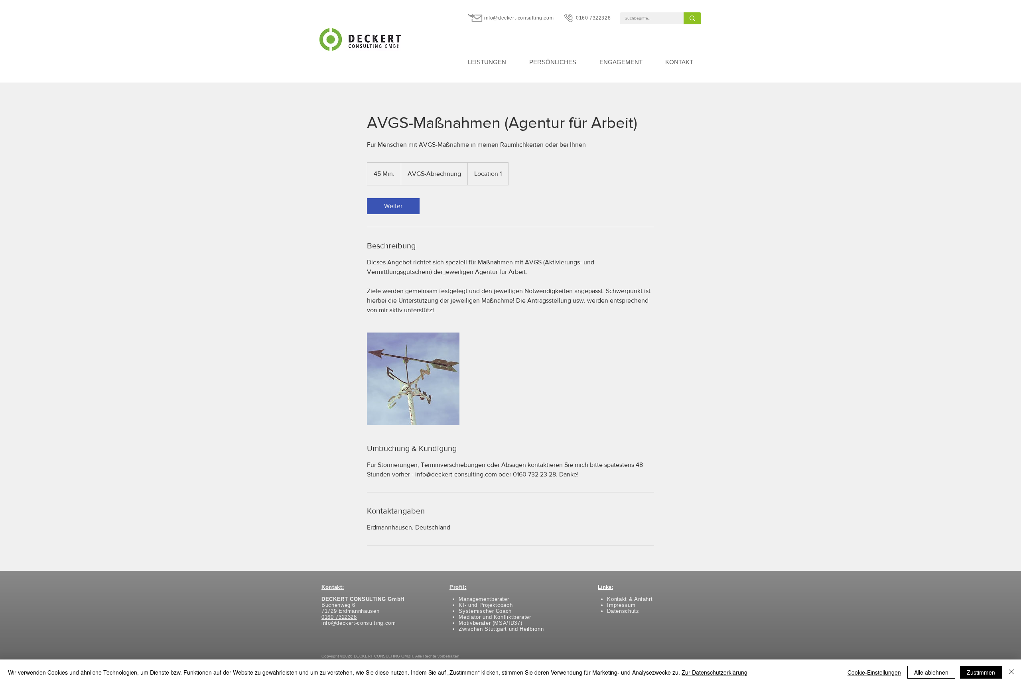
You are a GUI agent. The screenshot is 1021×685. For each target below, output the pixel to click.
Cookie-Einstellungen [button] (874, 672)
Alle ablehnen (931, 672)
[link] (393, 206)
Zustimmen (981, 672)
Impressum (621, 605)
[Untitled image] (413, 379)
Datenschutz (623, 611)
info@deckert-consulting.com (519, 18)
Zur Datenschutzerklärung (714, 672)
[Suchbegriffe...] (692, 18)
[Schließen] (1011, 672)
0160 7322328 (593, 18)
